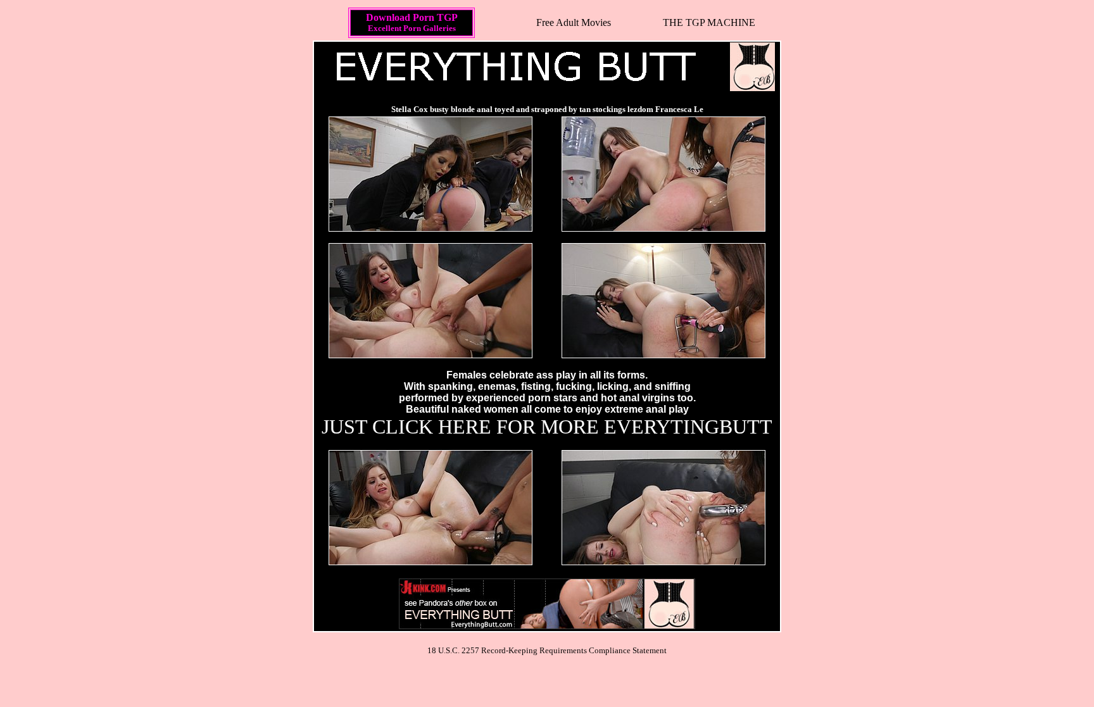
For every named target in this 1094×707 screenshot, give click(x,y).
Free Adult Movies (573, 22)
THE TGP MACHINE (709, 22)
